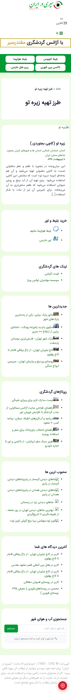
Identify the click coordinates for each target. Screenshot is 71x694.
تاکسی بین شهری (50, 67)
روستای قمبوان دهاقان (37, 582)
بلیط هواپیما (20, 59)
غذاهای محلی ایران (55, 155)
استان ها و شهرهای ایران (28, 151)
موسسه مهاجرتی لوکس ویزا (43, 280)
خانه (58, 89)
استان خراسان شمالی (54, 151)
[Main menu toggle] (59, 33)
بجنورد (10, 151)
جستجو (11, 628)
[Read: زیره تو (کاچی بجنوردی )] (64, 127)
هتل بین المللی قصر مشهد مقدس (30, 565)
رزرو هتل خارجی (20, 67)
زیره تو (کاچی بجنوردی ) (47, 144)
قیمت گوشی (52, 274)
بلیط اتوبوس (51, 59)
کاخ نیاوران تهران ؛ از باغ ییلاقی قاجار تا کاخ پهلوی (33, 556)
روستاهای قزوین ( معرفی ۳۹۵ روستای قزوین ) (35, 590)
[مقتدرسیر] (35, 47)
